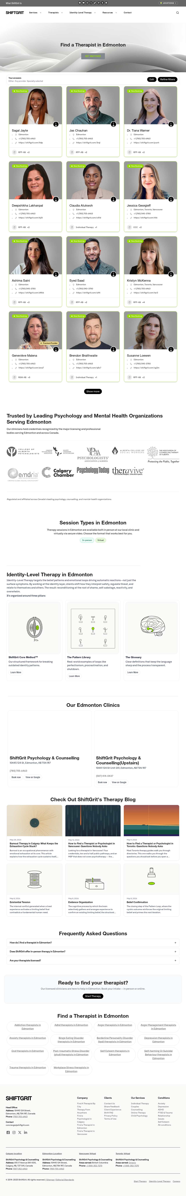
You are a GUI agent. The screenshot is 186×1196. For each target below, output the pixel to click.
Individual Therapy (85, 227)
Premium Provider (50, 343)
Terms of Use (110, 1119)
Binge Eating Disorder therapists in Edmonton (71, 1039)
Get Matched (93, 56)
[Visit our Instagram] (14, 1132)
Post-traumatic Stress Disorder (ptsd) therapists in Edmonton (71, 1052)
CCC (135, 227)
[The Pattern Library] (93, 628)
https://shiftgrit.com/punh (146, 142)
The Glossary (133, 657)
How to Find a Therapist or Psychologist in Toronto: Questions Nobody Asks (150, 845)
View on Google (33, 777)
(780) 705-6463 (18, 770)
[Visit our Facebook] (8, 1132)
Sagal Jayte (20, 130)
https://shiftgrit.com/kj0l (31, 217)
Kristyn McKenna (139, 280)
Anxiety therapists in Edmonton (27, 1038)
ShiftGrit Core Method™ (23, 657)
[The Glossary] (151, 628)
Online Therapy (138, 1113)
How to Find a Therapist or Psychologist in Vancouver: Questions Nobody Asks (91, 845)
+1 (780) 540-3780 (142, 213)
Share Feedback (112, 1106)
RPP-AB (22, 152)
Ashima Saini (21, 280)
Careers (176, 1181)
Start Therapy (93, 996)
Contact (128, 13)
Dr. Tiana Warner (138, 130)
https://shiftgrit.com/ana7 (31, 368)
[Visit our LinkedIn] (25, 1132)
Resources (108, 13)
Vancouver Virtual (87, 1153)
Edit (152, 79)
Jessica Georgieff (139, 205)
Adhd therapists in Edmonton (71, 1025)
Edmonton (23, 134)
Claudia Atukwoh (81, 205)
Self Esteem (163, 1122)
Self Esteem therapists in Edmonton (114, 1052)
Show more (93, 391)
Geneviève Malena (24, 355)
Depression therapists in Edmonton (158, 1039)
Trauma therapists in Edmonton (27, 1067)
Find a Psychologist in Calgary (84, 1119)
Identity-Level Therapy (81, 13)
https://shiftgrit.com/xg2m (146, 368)
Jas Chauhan (78, 130)
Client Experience (112, 1109)
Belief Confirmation (137, 902)
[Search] (177, 12)
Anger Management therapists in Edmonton (158, 1027)
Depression (163, 1106)
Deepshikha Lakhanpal (27, 205)
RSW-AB (22, 377)
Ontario (132, 1162)
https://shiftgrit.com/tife (145, 217)
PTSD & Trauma (165, 1113)
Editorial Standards (65, 1180)
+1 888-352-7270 (94, 1166)
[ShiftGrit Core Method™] (34, 628)
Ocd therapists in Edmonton (27, 1051)
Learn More (15, 672)
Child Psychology (139, 1116)
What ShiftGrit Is (14, 3)
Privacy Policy (110, 1116)
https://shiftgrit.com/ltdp (31, 142)
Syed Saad (76, 280)
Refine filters (167, 79)
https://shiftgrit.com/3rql (88, 142)
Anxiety (161, 1103)
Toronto (148, 209)
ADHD (161, 1109)
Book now (16, 777)
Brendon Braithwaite (83, 355)
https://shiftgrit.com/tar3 (146, 292)
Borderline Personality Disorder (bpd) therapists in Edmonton (115, 1039)
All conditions (164, 1125)
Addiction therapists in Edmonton (28, 1027)
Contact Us (109, 1103)
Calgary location (14, 1153)
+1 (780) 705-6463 (27, 138)
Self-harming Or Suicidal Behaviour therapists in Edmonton (158, 1054)
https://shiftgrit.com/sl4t (88, 292)
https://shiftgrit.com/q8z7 (88, 368)
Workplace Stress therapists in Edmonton (71, 1069)
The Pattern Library (79, 657)
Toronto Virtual (123, 1153)
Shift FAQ (108, 1113)
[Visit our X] (19, 1132)
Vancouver (158, 209)
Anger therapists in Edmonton (115, 1025)
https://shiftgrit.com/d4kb (31, 292)
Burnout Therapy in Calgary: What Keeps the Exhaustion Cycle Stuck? (34, 845)
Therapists (53, 13)
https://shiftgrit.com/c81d (88, 217)
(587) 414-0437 (104, 775)
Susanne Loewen (139, 355)
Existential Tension (20, 902)
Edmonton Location (52, 1153)
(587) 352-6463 (20, 1169)
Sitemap (50, 1180)
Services (33, 13)
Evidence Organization (80, 902)
